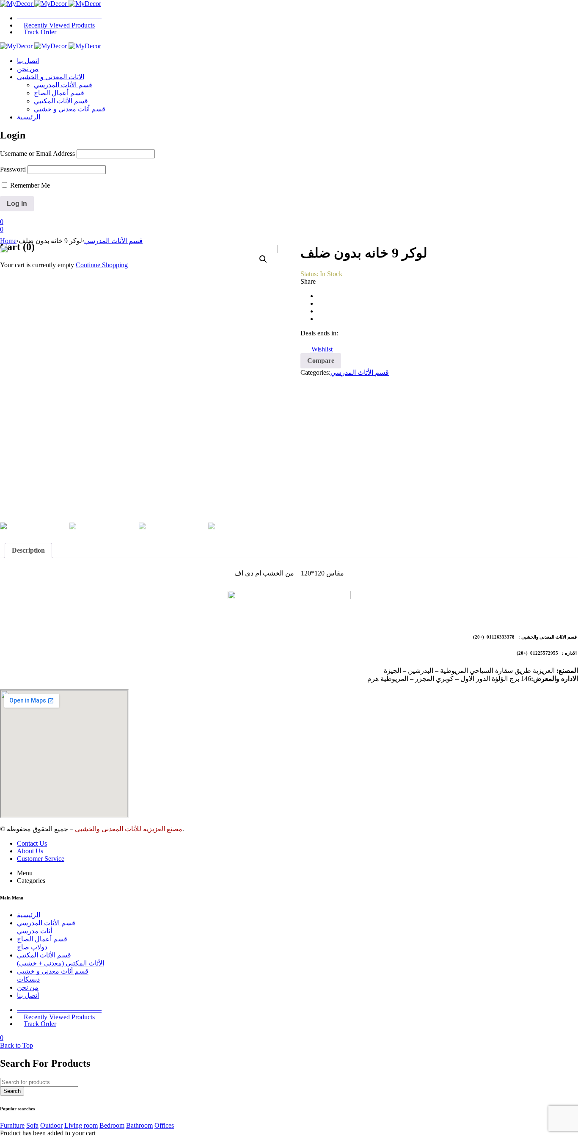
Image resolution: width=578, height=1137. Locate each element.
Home (8, 240)
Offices (164, 1125)
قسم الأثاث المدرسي (113, 240)
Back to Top (16, 1045)
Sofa (32, 1125)
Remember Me (29, 185)
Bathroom (139, 1125)
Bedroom (111, 1125)
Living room (81, 1125)
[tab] (28, 550)
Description (28, 550)
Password (13, 169)
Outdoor (51, 1125)
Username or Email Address (37, 153)
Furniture (12, 1125)
